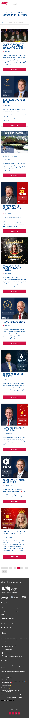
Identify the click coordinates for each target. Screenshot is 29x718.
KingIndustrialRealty (6, 677)
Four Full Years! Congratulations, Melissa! (13, 671)
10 (26, 568)
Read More (14, 69)
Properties (18, 608)
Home (3, 22)
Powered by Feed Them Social (14, 697)
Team (3, 611)
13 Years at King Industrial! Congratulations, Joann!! (13, 667)
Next (4, 571)
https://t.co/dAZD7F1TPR (6, 691)
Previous (5, 568)
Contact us (4, 614)
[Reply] (26, 694)
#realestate (12, 690)
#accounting (17, 690)
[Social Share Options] (2, 694)
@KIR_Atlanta (4, 679)
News (17, 611)
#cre (9, 690)
